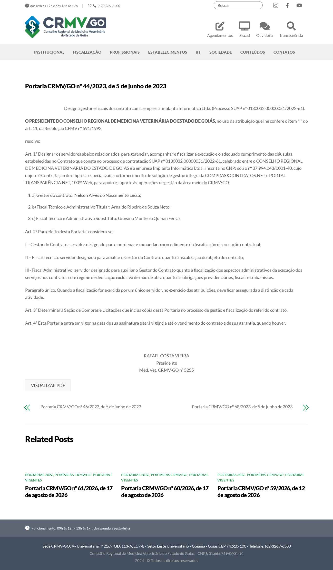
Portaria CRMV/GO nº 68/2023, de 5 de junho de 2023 (242, 406)
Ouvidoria (264, 35)
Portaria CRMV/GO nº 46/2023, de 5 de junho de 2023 (90, 406)
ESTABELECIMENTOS (167, 52)
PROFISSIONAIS (125, 52)
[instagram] (276, 4)
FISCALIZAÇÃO (87, 52)
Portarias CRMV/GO (73, 475)
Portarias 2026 (39, 475)
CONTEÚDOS (252, 52)
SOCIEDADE (220, 52)
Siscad (244, 35)
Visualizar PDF (48, 385)
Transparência (291, 35)
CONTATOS (284, 52)
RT (198, 52)
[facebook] (287, 4)
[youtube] (299, 4)
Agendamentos (220, 35)
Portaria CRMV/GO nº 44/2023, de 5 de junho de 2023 (95, 86)
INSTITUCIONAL (49, 52)
